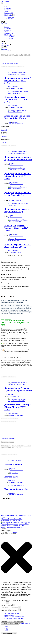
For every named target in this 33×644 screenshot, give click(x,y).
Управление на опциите (11, 613)
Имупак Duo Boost (13, 464)
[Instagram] (4, 42)
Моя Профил (8, 35)
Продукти (7, 28)
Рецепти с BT (8, 33)
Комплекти (11, 468)
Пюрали (10, 215)
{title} (6, 626)
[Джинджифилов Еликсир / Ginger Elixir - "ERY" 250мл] (18, 74)
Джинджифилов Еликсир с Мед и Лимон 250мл (17, 193)
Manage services (9, 615)
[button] (16, 557)
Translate (14, 532)
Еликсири (15, 86)
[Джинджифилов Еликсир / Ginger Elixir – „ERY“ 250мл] (7, 514)
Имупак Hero (11, 477)
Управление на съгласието (8, 633)
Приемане (4, 621)
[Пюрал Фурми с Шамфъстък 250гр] (12, 525)
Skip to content (5, 1)
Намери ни (7, 30)
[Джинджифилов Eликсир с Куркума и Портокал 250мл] (18, 153)
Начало (6, 27)
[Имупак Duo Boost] (14, 460)
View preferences (18, 621)
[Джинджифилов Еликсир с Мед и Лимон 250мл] (18, 188)
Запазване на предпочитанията (10, 623)
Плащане (11, 36)
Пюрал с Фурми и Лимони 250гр (11, 520)
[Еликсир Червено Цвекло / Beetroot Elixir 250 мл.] (18, 112)
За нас (6, 31)
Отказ (10, 621)
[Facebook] (2, 42)
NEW (9, 86)
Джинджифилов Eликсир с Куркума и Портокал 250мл (18, 158)
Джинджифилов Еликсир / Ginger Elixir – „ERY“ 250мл (17, 80)
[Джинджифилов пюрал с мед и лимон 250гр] (18, 205)
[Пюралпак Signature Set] (16, 485)
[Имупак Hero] (13, 473)
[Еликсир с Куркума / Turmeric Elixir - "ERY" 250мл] (18, 93)
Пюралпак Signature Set (16, 489)
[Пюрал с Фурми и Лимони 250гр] (12, 519)
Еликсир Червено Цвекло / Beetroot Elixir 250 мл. (17, 117)
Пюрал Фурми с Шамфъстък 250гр (12, 527)
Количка (10, 38)
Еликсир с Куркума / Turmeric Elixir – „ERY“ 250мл (16, 99)
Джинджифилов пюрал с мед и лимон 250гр (16, 210)
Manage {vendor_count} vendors (14, 617)
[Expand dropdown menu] (14, 35)
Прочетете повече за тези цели (14, 618)
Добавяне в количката (16, 88)
